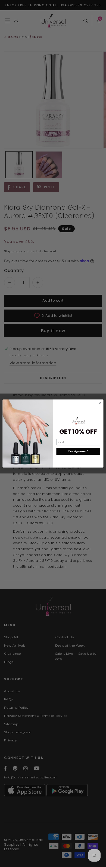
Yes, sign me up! (78, 451)
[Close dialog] (100, 403)
